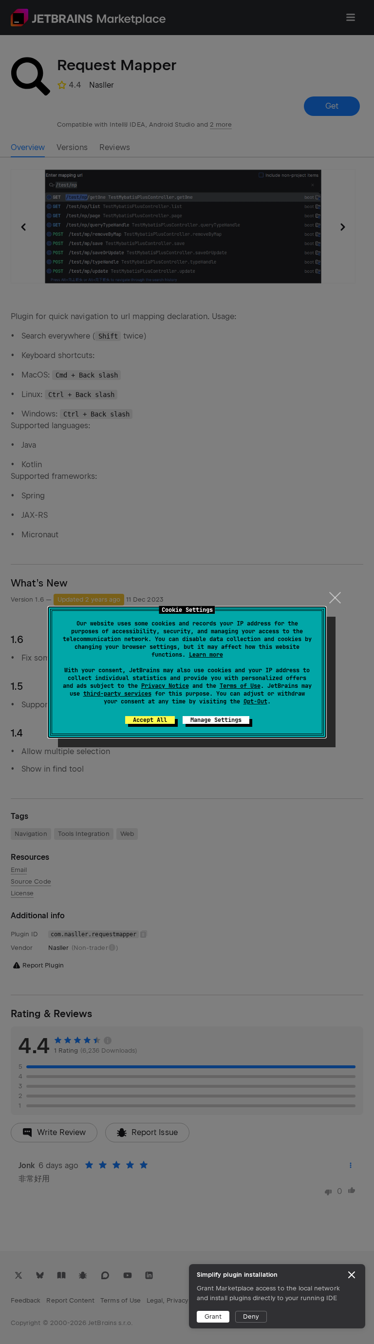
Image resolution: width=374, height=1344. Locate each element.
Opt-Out (255, 701)
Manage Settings (216, 720)
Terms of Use (240, 686)
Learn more (206, 655)
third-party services (117, 694)
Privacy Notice (165, 686)
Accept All (150, 720)
